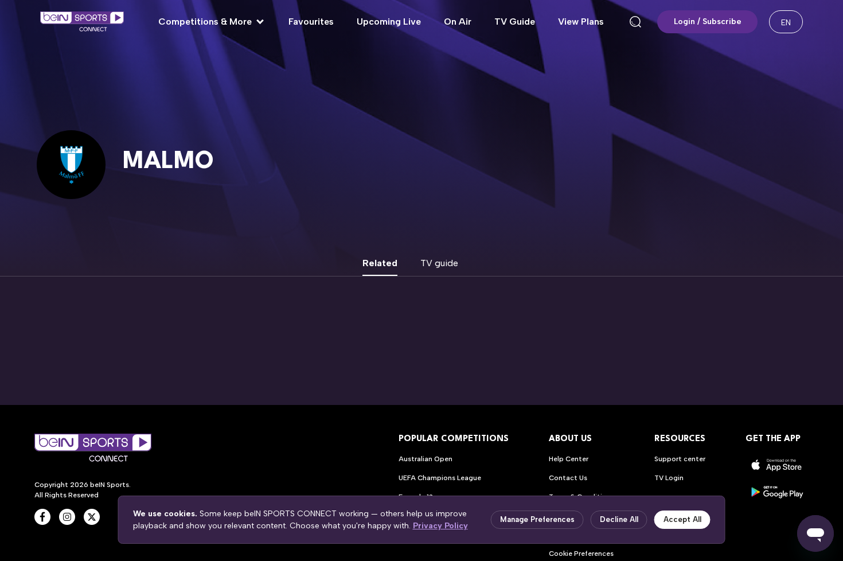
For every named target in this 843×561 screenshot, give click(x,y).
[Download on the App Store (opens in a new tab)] (777, 465)
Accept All (682, 519)
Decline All (619, 519)
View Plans (581, 21)
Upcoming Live (389, 21)
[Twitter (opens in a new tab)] (92, 517)
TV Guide (514, 21)
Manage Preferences (537, 519)
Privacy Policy (440, 526)
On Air (457, 21)
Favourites (311, 21)
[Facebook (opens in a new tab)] (42, 517)
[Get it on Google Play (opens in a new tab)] (777, 492)
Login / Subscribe (707, 21)
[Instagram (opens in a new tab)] (67, 517)
